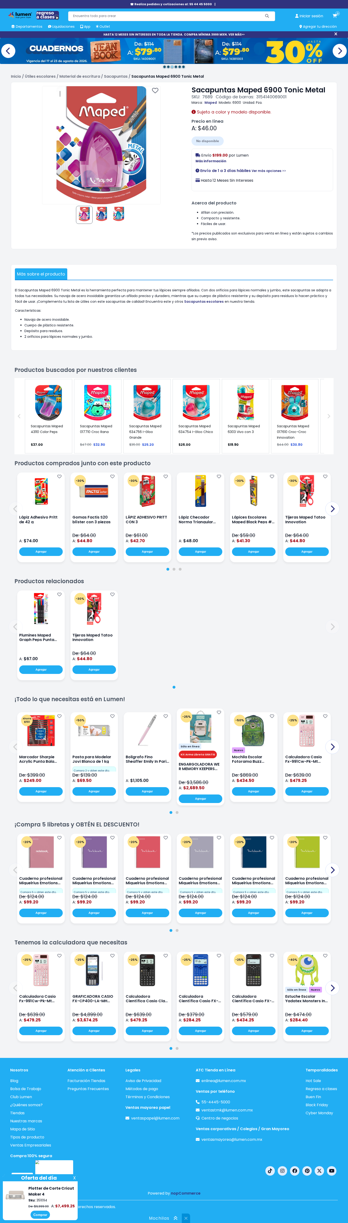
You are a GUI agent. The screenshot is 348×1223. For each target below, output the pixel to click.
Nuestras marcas (26, 1121)
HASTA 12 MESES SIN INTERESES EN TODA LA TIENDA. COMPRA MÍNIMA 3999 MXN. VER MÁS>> (174, 34)
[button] (16, 509)
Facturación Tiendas (86, 1080)
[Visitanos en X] (319, 1171)
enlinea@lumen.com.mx (223, 1080)
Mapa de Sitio (22, 1129)
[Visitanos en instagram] (282, 1171)
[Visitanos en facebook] (294, 1171)
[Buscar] (267, 16)
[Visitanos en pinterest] (307, 1171)
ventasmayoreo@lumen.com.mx (231, 1139)
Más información (211, 161)
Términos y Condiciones (147, 1097)
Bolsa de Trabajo (25, 1089)
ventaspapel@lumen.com (155, 1118)
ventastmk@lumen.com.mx (227, 1110)
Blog (14, 1080)
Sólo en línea (190, 746)
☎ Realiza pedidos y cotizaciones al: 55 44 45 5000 (171, 4)
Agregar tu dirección (319, 26)
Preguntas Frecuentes (88, 1089)
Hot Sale (313, 1080)
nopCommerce (186, 1193)
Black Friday (317, 1105)
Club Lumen (21, 1097)
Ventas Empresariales (30, 1145)
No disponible (207, 141)
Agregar (41, 551)
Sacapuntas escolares (204, 301)
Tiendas (17, 1113)
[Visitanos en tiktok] (270, 1171)
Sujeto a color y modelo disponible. (233, 112)
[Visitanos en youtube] (331, 1171)
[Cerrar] (335, 34)
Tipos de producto (27, 1137)
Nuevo (238, 750)
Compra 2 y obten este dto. (92, 770)
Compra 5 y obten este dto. (38, 892)
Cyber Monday (319, 1113)
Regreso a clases (321, 1089)
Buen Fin (313, 1097)
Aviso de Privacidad (143, 1080)
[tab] (167, 569)
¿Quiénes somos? (26, 1105)
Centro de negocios (219, 1118)
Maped (211, 102)
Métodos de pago (141, 1089)
